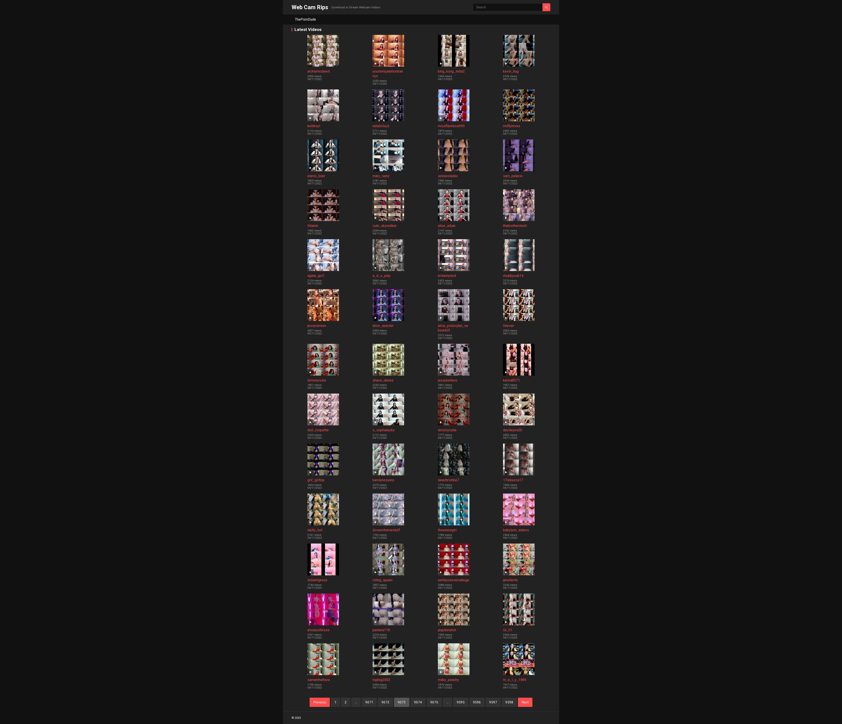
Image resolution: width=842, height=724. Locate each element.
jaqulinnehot (447, 630)
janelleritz (510, 580)
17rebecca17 (513, 480)
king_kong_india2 (451, 71)
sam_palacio (513, 176)
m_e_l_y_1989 (514, 680)
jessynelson (316, 326)
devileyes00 (512, 430)
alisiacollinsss (318, 630)
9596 (477, 702)
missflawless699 (451, 126)
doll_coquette (318, 430)
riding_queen (382, 580)
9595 (461, 702)
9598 (509, 702)
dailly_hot (314, 530)
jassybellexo (447, 380)
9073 (402, 702)
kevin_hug (511, 71)
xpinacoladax (448, 176)
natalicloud (381, 126)
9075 (434, 702)
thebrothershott (515, 226)
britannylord (447, 276)
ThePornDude (305, 19)
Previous (319, 702)
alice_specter (383, 326)
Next (525, 702)
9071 (369, 702)
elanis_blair (316, 176)
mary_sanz (381, 176)
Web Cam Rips (310, 7)
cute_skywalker (385, 226)
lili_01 (507, 630)
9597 (493, 702)
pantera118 (381, 630)
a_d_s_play (382, 276)
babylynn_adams (516, 530)
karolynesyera (383, 480)
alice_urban (446, 226)
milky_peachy (448, 680)
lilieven (508, 326)
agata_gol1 (316, 276)
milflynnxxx (511, 126)
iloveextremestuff (386, 530)
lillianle (312, 226)
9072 (385, 702)
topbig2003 (381, 680)
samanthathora (318, 680)
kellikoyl (313, 126)
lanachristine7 (448, 480)
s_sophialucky (384, 430)
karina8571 (511, 380)
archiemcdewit (318, 71)
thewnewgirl (447, 530)
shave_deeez (383, 380)
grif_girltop (316, 480)
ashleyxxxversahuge (453, 580)
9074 (418, 702)
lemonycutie (316, 380)
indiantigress (317, 580)
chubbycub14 (513, 276)
